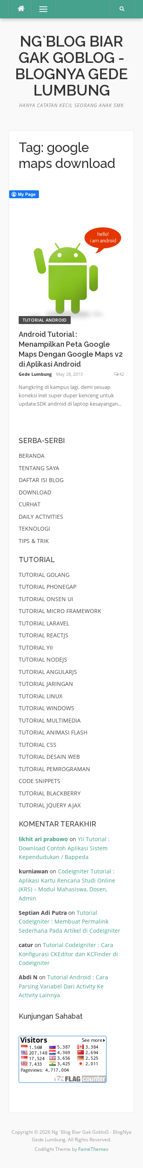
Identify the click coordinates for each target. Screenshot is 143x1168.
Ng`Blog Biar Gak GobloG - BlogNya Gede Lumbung (71, 66)
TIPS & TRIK (34, 541)
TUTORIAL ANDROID (45, 320)
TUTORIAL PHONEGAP (47, 586)
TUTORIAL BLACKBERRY (50, 793)
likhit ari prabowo (43, 839)
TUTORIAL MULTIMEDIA (50, 720)
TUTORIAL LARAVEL (44, 623)
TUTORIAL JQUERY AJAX (50, 805)
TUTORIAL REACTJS (43, 635)
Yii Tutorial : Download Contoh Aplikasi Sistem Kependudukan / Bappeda (64, 848)
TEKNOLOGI (34, 528)
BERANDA (31, 455)
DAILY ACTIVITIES (41, 516)
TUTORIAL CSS (37, 744)
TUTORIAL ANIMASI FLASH (53, 732)
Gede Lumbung (35, 374)
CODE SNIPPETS (39, 781)
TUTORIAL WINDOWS (46, 708)
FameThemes (93, 1149)
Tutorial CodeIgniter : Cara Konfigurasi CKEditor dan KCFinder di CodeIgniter (68, 954)
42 (121, 374)
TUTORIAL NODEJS (43, 659)
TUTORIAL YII (36, 647)
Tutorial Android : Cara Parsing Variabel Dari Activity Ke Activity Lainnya (63, 986)
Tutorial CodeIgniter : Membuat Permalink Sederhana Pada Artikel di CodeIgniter (69, 921)
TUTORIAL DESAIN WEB (49, 756)
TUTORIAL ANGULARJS (48, 672)
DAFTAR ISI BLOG (41, 480)
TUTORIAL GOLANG (44, 574)
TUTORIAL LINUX (40, 696)
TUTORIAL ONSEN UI (46, 599)
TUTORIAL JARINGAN (46, 684)
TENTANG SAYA (39, 468)
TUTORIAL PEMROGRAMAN (54, 769)
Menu (40, 9)
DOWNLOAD (35, 492)
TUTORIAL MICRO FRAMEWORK (60, 611)
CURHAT (30, 504)
